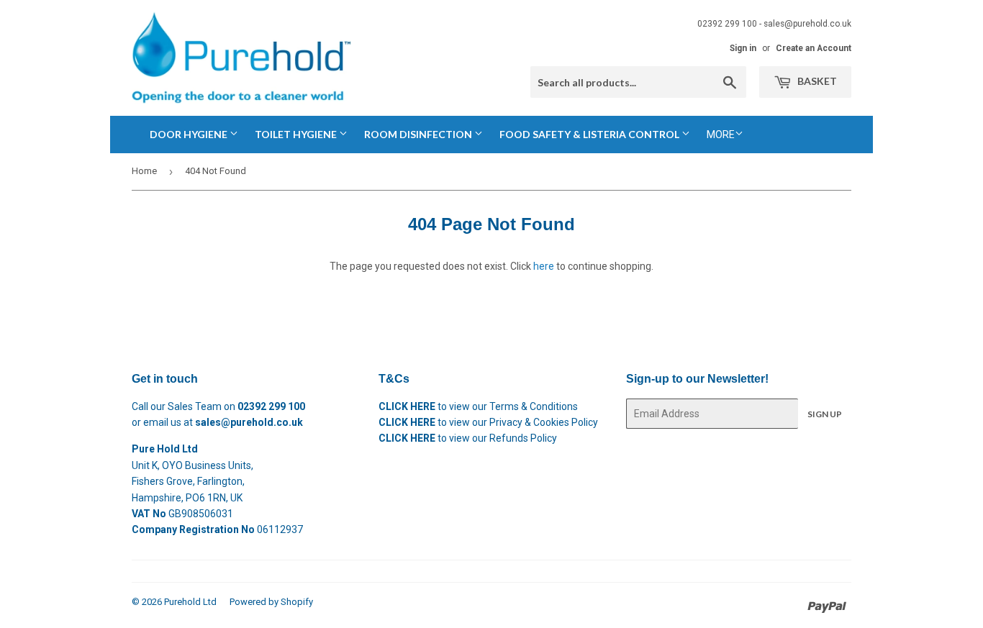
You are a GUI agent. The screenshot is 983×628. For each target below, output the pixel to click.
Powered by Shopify (271, 601)
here (543, 266)
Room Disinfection (419, 134)
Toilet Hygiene (297, 134)
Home (144, 170)
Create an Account (813, 48)
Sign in (743, 48)
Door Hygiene (190, 134)
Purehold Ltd (190, 601)
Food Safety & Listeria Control (590, 134)
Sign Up (824, 414)
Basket (816, 81)
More (721, 134)
